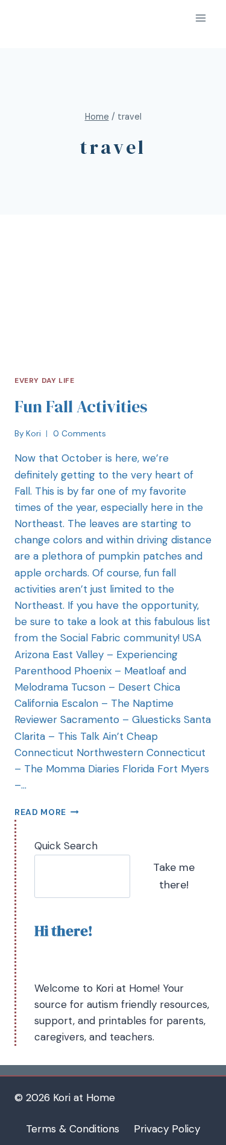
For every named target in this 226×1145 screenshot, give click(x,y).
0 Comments (79, 434)
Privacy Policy (167, 1128)
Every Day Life (44, 380)
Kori (33, 434)
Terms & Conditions (72, 1128)
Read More (40, 812)
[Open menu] (200, 17)
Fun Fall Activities (81, 406)
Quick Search (66, 845)
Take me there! (174, 876)
